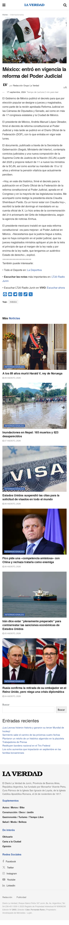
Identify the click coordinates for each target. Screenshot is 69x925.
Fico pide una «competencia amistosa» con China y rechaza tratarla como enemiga (31, 560)
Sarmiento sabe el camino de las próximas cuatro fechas (31, 734)
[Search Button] (65, 5)
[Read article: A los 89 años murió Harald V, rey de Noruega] (34, 347)
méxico (13, 301)
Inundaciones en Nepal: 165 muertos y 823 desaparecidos (30, 434)
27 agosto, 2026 (12, 440)
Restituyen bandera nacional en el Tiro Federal (26, 745)
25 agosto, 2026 (12, 633)
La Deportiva (34, 270)
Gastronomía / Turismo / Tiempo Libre (23, 817)
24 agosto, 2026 (12, 696)
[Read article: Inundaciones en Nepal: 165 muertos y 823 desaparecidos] (34, 406)
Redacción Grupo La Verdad (26, 85)
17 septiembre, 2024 (16, 92)
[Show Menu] (3, 5)
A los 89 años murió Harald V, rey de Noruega (32, 373)
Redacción (7, 897)
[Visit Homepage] (34, 4)
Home (5, 14)
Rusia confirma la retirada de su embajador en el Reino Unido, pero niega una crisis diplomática (34, 690)
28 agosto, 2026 (12, 377)
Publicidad (21, 897)
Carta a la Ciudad (11, 841)
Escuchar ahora (56, 287)
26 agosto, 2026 (12, 503)
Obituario (7, 836)
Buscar (5, 704)
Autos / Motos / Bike (13, 807)
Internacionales (17, 14)
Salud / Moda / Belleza (14, 821)
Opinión (6, 846)
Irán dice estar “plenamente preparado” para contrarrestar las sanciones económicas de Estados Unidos (31, 625)
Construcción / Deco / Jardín (18, 812)
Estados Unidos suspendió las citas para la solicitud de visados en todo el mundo (30, 497)
